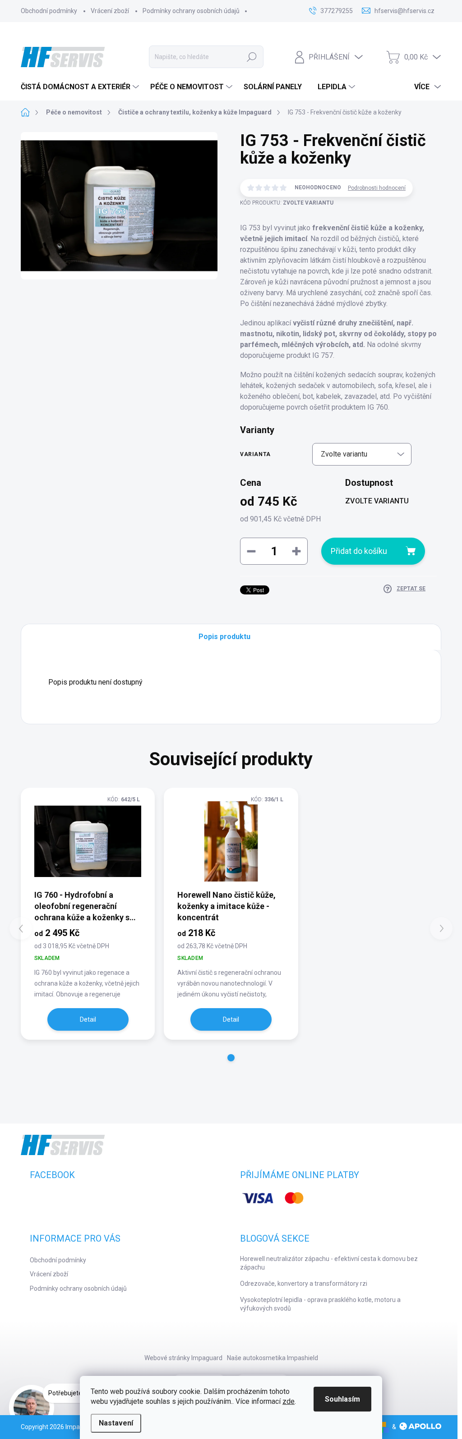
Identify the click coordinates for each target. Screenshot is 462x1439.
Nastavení (116, 1423)
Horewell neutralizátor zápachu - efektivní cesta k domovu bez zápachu (329, 1263)
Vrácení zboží (110, 10)
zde (288, 1401)
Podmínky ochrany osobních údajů (191, 10)
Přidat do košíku (359, 551)
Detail (88, 1019)
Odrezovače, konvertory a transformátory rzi (303, 1283)
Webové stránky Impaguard (183, 1357)
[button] (231, 1058)
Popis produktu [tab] (224, 636)
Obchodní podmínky (49, 10)
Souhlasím (342, 1399)
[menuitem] (81, 87)
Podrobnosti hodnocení (377, 188)
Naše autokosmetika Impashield (272, 1357)
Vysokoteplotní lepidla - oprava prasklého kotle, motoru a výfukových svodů (320, 1304)
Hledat (251, 56)
